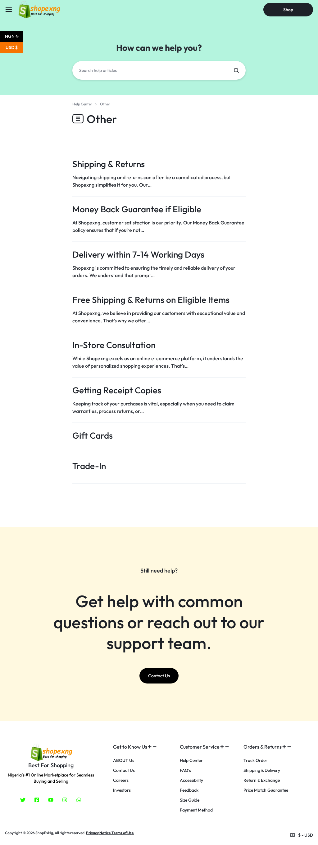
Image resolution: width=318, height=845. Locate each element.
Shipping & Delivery (261, 770)
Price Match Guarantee (265, 790)
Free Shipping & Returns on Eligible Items (150, 299)
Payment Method (196, 810)
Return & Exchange (261, 780)
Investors (122, 790)
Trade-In (89, 465)
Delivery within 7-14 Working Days (138, 254)
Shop (288, 9)
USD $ (14, 47)
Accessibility (191, 780)
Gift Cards (92, 435)
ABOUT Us (123, 760)
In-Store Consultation (114, 344)
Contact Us (124, 770)
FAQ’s (185, 770)
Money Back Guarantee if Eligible (136, 209)
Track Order (255, 760)
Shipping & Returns (108, 163)
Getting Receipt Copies (116, 390)
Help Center (191, 760)
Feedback (189, 790)
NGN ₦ (14, 36)
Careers (121, 780)
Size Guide (189, 800)
